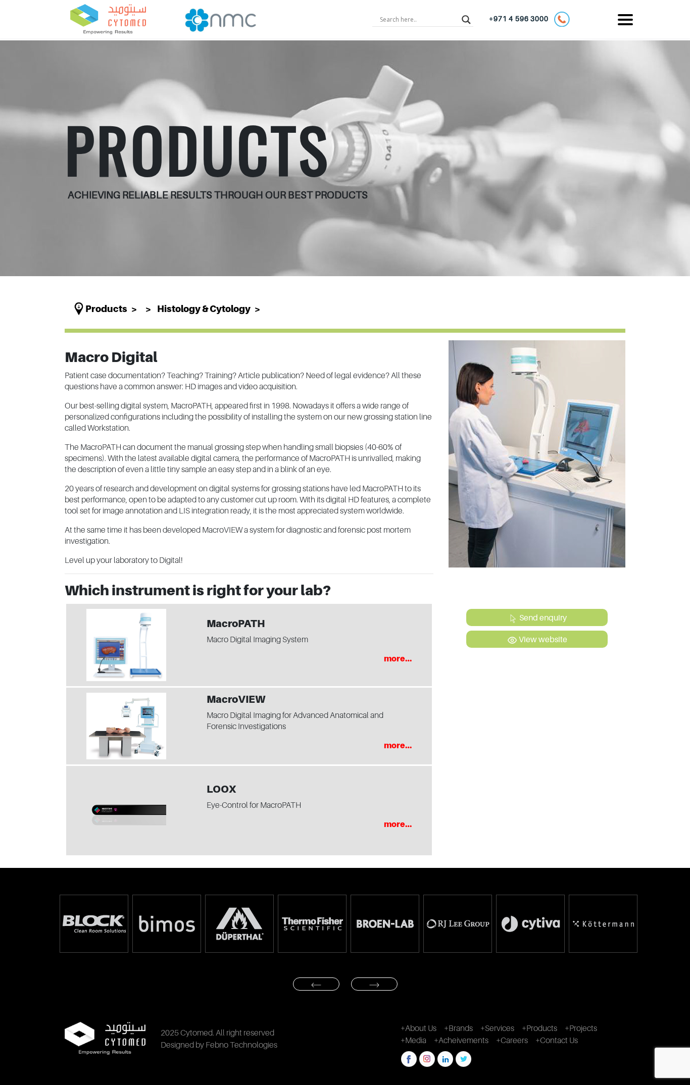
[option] (120, 924)
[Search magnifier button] (466, 19)
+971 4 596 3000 (521, 18)
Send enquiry (542, 617)
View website (542, 639)
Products (106, 308)
